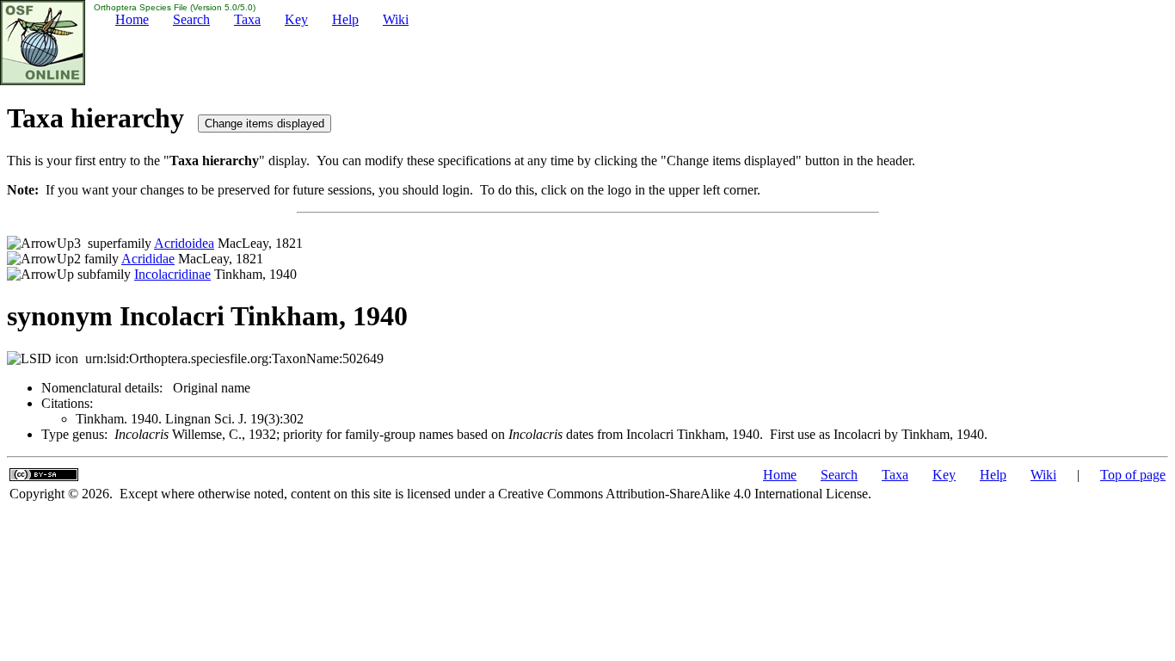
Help (345, 19)
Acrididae (148, 258)
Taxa (247, 19)
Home (132, 19)
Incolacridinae (172, 274)
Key (296, 19)
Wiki (396, 19)
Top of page (1133, 474)
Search (191, 19)
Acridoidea (184, 243)
